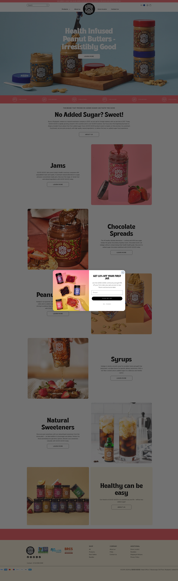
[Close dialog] (122, 272)
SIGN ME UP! (107, 298)
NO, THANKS (107, 304)
